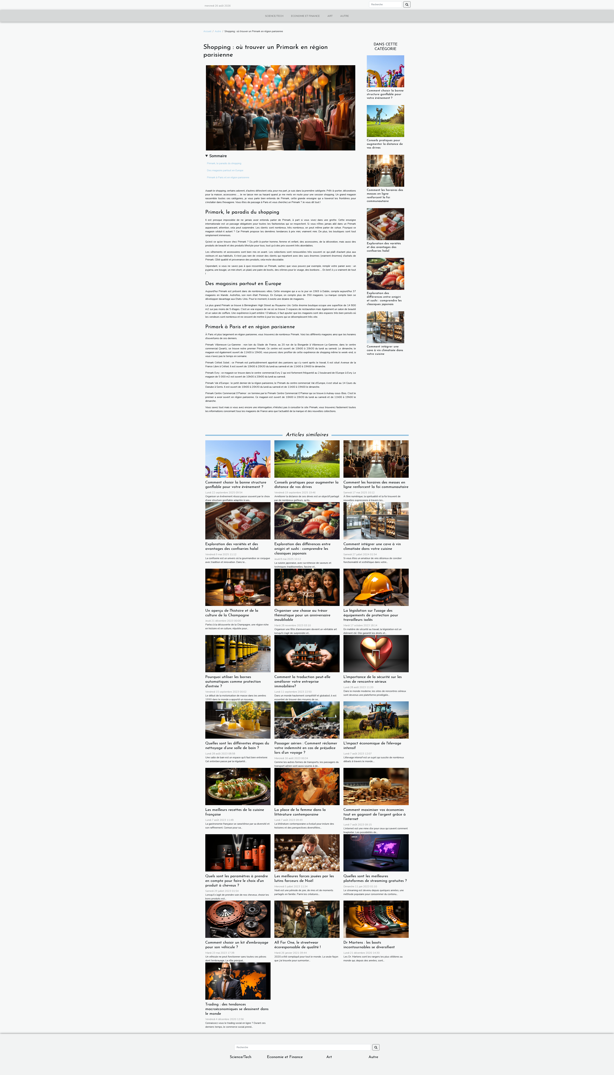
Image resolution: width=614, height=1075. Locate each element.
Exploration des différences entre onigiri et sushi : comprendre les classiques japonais (302, 548)
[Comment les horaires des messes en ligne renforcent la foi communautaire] (385, 170)
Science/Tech (274, 16)
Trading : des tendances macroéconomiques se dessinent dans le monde (236, 1009)
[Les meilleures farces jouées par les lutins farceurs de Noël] (307, 852)
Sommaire (218, 155)
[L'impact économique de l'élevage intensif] (376, 720)
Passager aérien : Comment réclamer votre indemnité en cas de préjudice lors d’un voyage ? (305, 748)
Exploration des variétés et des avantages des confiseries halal (384, 247)
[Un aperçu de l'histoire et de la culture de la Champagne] (238, 587)
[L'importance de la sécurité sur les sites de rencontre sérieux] (376, 653)
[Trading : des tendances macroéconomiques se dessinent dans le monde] (238, 981)
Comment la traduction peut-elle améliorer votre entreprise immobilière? (302, 681)
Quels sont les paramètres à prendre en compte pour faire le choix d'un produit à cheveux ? (236, 880)
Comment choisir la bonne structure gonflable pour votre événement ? (385, 94)
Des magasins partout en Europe (225, 170)
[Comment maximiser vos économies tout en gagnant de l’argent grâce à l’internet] (376, 786)
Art (330, 16)
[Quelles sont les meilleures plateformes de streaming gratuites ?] (376, 852)
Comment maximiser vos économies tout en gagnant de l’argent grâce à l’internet (374, 814)
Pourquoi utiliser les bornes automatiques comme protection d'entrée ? (233, 681)
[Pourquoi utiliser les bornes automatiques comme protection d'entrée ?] (238, 653)
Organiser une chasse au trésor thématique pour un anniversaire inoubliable (302, 615)
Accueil (207, 31)
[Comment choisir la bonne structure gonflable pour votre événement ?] (385, 71)
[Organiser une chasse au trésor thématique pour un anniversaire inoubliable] (307, 587)
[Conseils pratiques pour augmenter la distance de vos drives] (385, 121)
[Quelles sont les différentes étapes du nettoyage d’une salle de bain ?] (238, 720)
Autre (344, 16)
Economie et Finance (305, 16)
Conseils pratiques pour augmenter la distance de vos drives (385, 144)
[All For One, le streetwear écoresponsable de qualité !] (307, 919)
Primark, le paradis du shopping (224, 163)
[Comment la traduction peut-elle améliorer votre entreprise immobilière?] (307, 653)
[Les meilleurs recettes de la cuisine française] (238, 786)
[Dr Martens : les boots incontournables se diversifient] (376, 919)
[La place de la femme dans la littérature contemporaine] (307, 786)
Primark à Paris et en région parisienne (228, 177)
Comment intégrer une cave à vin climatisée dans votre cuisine (385, 350)
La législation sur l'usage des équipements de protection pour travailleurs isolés (370, 615)
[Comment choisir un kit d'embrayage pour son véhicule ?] (238, 919)
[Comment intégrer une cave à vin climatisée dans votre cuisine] (385, 327)
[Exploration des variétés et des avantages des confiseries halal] (385, 224)
